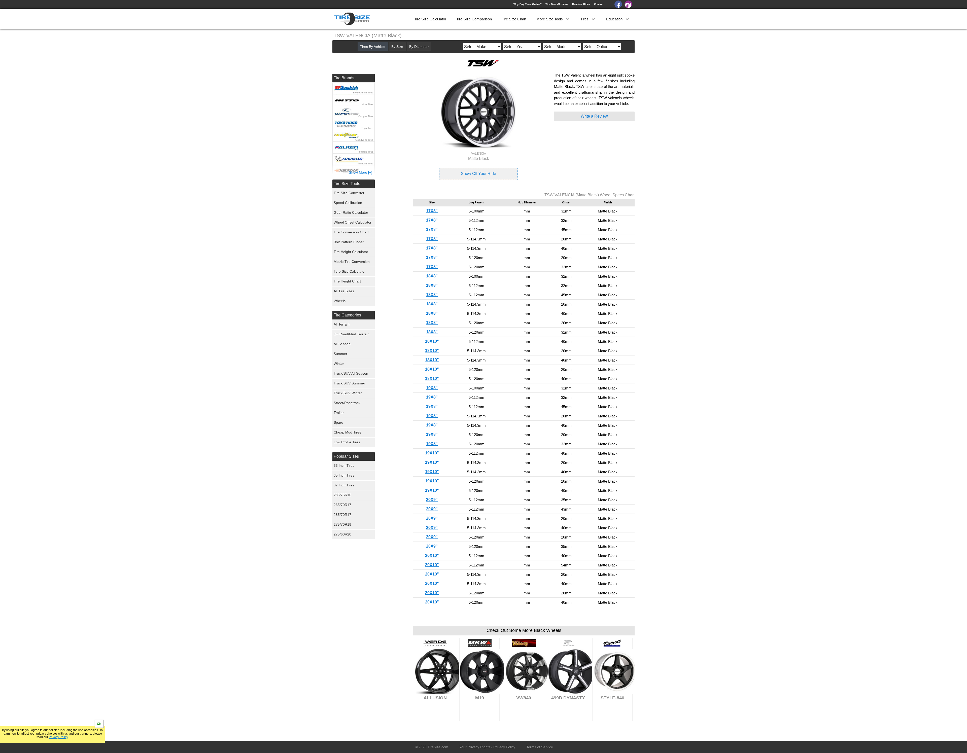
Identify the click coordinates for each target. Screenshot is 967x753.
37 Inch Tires (344, 485)
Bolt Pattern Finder (349, 242)
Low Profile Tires (347, 442)
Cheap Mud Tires (347, 432)
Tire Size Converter (349, 193)
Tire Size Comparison (474, 19)
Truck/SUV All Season (351, 373)
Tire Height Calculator (351, 252)
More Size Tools (550, 19)
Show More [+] (360, 172)
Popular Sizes (346, 456)
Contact (598, 4)
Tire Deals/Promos (556, 4)
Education (615, 19)
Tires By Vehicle (372, 47)
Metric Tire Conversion (352, 262)
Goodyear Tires (364, 139)
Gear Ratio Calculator (351, 212)
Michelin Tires (365, 163)
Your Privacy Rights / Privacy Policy (487, 747)
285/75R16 (342, 495)
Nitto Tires (367, 104)
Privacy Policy (58, 737)
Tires (585, 19)
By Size (397, 47)
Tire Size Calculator (430, 19)
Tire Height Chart (347, 281)
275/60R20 (342, 534)
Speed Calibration (348, 203)
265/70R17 (342, 505)
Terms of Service (539, 747)
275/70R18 (342, 524)
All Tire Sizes (344, 291)
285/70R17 (342, 515)
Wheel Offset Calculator (352, 222)
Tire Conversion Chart (351, 232)
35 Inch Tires (344, 475)
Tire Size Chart (514, 19)
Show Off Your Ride (478, 173)
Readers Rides (581, 4)
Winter (339, 364)
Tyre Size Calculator (350, 271)
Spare (338, 422)
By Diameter (419, 47)
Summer (340, 354)
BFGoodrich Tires (363, 92)
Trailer (339, 413)
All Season (342, 344)
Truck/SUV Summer (349, 383)
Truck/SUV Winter (348, 393)
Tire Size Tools (347, 184)
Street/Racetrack (347, 403)
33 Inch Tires (344, 465)
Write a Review (594, 116)
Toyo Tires (367, 128)
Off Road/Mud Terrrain (351, 334)
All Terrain (342, 324)
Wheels (340, 301)
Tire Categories (347, 315)
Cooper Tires (365, 116)
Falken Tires (366, 151)
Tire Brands (344, 78)
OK (99, 724)
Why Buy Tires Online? (527, 4)
